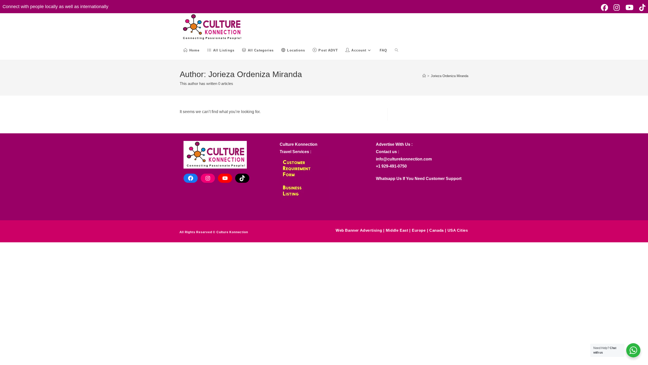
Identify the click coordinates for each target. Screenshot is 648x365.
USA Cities (458, 230)
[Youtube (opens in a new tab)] (629, 7)
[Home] (424, 76)
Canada (436, 230)
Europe (419, 230)
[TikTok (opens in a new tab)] (640, 7)
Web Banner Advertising (359, 230)
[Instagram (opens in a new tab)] (617, 7)
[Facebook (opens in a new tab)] (604, 7)
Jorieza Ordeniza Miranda (449, 76)
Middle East (397, 230)
